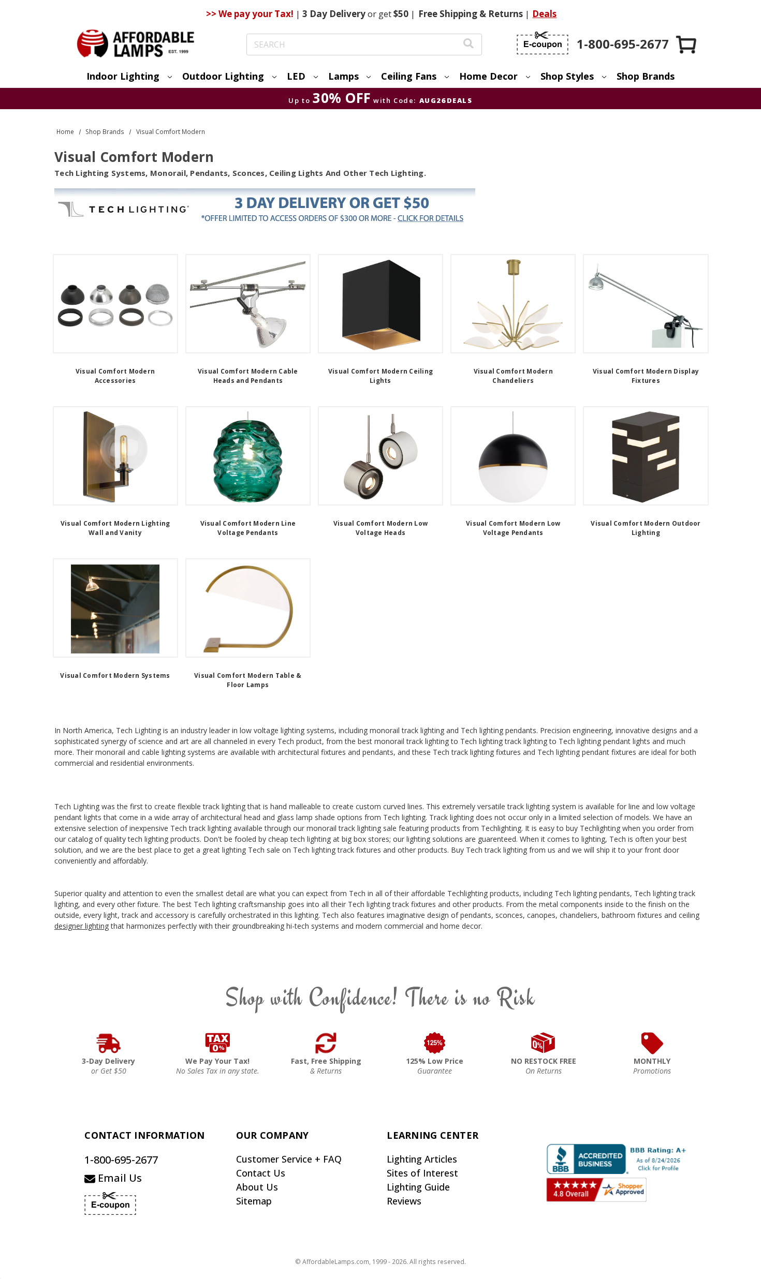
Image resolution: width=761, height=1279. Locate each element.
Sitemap (254, 1201)
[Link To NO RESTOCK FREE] (543, 1043)
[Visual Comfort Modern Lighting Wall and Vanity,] (115, 456)
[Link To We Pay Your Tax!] (217, 1043)
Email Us (118, 1178)
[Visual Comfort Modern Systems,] (115, 608)
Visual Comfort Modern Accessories (115, 376)
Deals (544, 14)
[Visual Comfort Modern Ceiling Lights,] (380, 304)
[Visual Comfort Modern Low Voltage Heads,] (380, 456)
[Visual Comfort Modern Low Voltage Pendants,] (513, 456)
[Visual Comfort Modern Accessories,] (115, 304)
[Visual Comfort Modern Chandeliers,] (513, 304)
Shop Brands (646, 76)
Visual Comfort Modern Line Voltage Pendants (248, 528)
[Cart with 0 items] (687, 44)
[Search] (468, 45)
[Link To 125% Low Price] (435, 1043)
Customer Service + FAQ (289, 1159)
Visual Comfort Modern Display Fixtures (646, 376)
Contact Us (260, 1173)
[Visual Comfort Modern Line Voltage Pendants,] (248, 456)
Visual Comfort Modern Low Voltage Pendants (513, 528)
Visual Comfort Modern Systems (115, 675)
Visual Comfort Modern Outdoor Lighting (645, 528)
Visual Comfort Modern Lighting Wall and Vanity (115, 528)
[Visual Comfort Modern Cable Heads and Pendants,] (248, 304)
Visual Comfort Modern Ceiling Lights (380, 376)
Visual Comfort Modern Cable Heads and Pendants (248, 376)
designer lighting (81, 926)
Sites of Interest (422, 1173)
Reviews (404, 1201)
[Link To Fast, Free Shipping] (326, 1043)
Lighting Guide (418, 1187)
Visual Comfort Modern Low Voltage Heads (380, 528)
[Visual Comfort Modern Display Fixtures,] (646, 304)
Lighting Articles (422, 1159)
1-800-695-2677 (121, 1160)
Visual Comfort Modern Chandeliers (513, 376)
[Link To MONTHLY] (652, 1043)
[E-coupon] (543, 43)
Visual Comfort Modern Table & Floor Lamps (247, 680)
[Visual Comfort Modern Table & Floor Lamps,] (248, 608)
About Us (257, 1187)
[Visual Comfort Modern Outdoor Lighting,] (646, 456)
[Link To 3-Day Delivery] (108, 1043)
